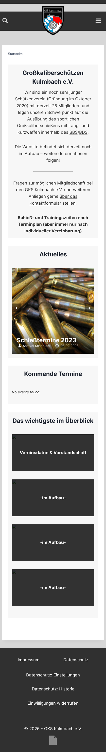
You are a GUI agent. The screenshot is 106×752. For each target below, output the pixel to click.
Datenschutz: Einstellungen (53, 675)
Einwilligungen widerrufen (53, 703)
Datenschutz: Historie (53, 688)
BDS (83, 132)
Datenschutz (75, 659)
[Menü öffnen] (100, 19)
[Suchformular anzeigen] (5, 20)
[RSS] (53, 740)
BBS (74, 132)
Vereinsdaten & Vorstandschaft (53, 452)
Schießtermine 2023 (46, 340)
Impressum (28, 659)
